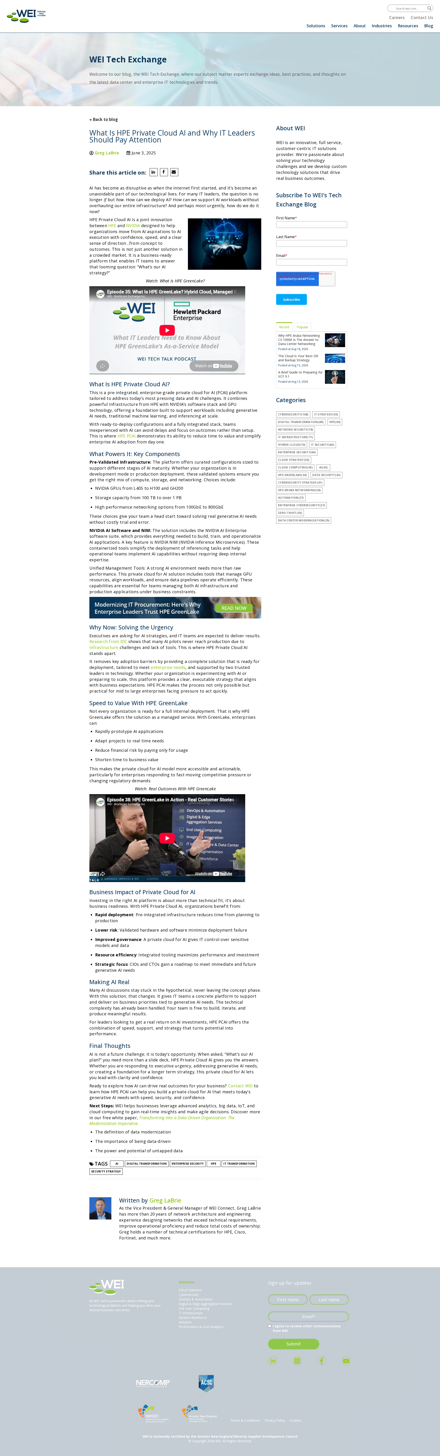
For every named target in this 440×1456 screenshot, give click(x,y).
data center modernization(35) (303, 520)
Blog (428, 25)
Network (185, 1322)
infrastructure (103, 647)
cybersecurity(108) (293, 414)
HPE (112, 225)
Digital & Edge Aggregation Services (205, 1304)
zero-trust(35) (290, 513)
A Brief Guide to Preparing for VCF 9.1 (300, 374)
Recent (284, 327)
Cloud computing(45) (295, 467)
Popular (302, 327)
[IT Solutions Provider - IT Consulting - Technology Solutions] (26, 16)
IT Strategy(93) (326, 414)
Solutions (316, 25)
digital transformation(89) (301, 422)
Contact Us (422, 17)
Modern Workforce (193, 1317)
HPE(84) (335, 422)
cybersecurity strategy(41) (300, 482)
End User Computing (194, 1308)
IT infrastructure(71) (295, 437)
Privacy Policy (275, 1420)
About (360, 25)
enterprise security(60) (297, 452)
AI (117, 1164)
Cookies (295, 1420)
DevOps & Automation (196, 1299)
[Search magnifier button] (429, 8)
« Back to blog (103, 119)
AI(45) (323, 467)
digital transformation (147, 1164)
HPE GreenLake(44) (292, 475)
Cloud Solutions (190, 1290)
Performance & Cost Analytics (201, 1327)
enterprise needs (168, 667)
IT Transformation (239, 1164)
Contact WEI (240, 1086)
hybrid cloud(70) (291, 445)
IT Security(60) (322, 445)
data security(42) (326, 475)
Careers (397, 17)
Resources (408, 25)
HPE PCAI (127, 436)
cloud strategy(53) (293, 460)
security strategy (106, 1171)
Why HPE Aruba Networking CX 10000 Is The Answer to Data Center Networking (299, 339)
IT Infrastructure (191, 1313)
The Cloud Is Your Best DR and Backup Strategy (298, 358)
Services (339, 25)
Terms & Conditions (245, 1420)
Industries (382, 25)
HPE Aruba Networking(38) (299, 490)
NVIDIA (133, 225)
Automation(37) (291, 498)
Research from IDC (108, 641)
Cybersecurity (189, 1294)
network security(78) (295, 430)
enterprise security (188, 1164)
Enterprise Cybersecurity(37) (301, 505)
